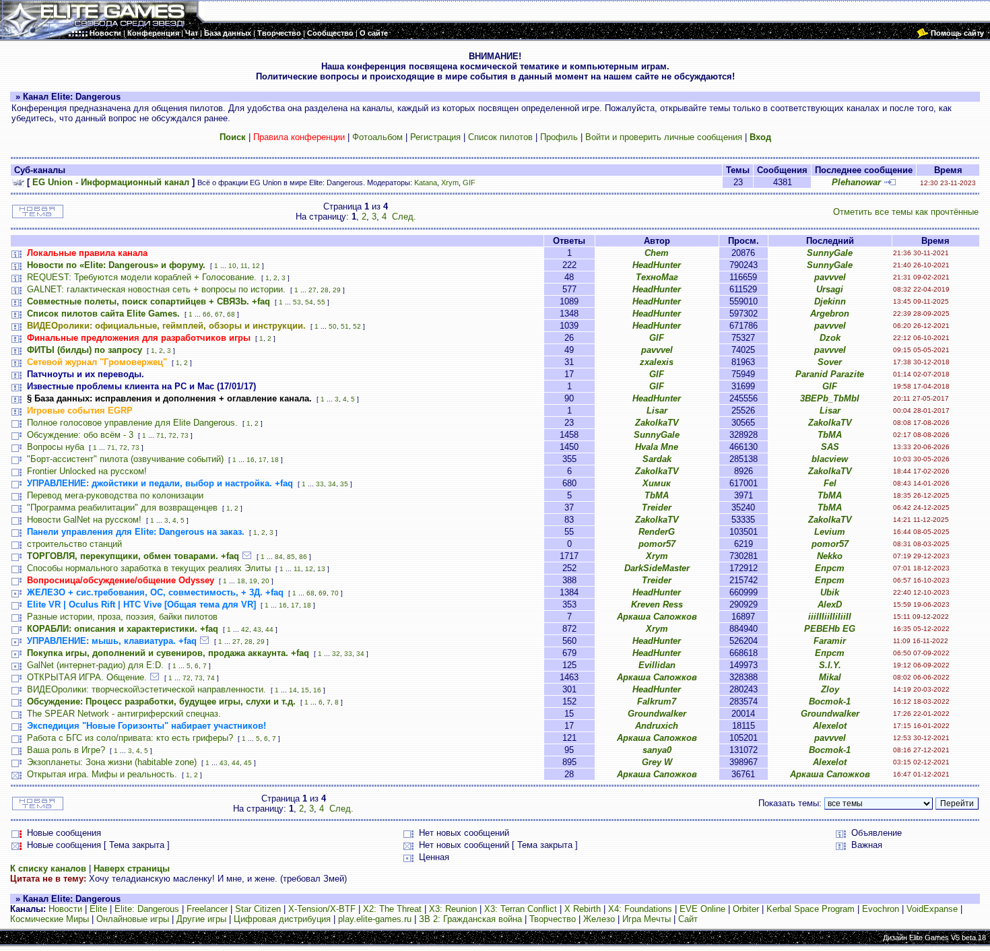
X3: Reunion (453, 909)
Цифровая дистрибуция (282, 919)
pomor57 (656, 544)
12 (256, 265)
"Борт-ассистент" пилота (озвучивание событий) (125, 459)
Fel (830, 483)
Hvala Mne (656, 447)
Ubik (829, 592)
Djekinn (830, 301)
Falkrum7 (656, 701)
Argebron (829, 313)
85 (291, 556)
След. (404, 216)
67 (219, 314)
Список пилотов (500, 137)
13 (321, 568)
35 (344, 484)
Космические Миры (49, 919)
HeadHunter (656, 265)
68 (231, 314)
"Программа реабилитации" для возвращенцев (122, 507)
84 (279, 556)
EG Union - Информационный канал (110, 182)
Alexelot (830, 726)
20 (265, 581)
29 (337, 290)
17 (263, 459)
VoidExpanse (932, 909)
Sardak (656, 459)
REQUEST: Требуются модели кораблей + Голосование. (142, 277)
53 (297, 302)
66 (207, 314)
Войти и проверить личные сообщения (663, 137)
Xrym (450, 182)
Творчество (552, 919)
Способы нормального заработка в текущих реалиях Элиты (149, 568)
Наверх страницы (132, 868)
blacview (830, 459)
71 (160, 435)
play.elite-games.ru (374, 919)
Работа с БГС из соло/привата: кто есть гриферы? (130, 738)
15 (305, 690)
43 (257, 629)
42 (245, 629)
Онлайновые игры (132, 919)
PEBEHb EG (829, 629)
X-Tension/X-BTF (322, 909)
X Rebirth (582, 909)
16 (250, 459)
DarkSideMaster (657, 568)
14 (293, 690)
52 (357, 326)
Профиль (559, 137)
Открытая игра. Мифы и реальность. (102, 774)
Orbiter (746, 909)
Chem (657, 253)
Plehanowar (856, 182)
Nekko (830, 556)
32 (336, 653)
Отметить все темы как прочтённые (906, 212)
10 (232, 265)
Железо (599, 919)
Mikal (830, 677)
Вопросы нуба (55, 447)
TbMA (830, 435)
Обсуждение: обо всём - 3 (80, 435)
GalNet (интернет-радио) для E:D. (95, 665)
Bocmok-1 (830, 701)
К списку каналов (48, 868)
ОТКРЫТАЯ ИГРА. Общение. (87, 677)
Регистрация (435, 137)
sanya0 (656, 750)
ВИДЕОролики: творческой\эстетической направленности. (146, 689)
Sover (830, 362)
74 (211, 678)
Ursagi (829, 289)
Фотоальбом (377, 137)
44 (269, 629)
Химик (656, 483)
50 (333, 326)
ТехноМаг (657, 277)
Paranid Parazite (829, 374)
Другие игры (201, 919)
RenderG (656, 532)
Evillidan (656, 665)
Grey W (657, 762)
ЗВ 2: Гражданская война (470, 919)
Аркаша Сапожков (657, 617)
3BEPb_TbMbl (829, 398)
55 (321, 302)
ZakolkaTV (657, 423)
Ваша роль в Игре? (66, 750)
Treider (656, 507)
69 (323, 593)
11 (244, 265)
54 (309, 302)
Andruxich (656, 726)
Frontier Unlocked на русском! (87, 471)
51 (345, 326)
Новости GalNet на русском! (84, 520)
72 (172, 435)
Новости (65, 909)
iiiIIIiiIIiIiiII (829, 617)
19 (253, 581)
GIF (469, 182)
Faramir (830, 641)
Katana (425, 182)
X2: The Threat (392, 909)
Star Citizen (258, 909)
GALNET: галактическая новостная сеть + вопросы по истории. (156, 289)
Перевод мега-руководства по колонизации (115, 495)
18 (275, 459)
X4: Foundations (640, 909)
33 (320, 484)
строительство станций (74, 544)
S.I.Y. (830, 665)
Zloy (830, 689)
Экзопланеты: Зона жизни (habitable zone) (112, 762)
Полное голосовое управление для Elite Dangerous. (132, 423)
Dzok (830, 338)
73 (184, 435)
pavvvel (830, 277)
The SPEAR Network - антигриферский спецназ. (124, 714)
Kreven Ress (657, 604)
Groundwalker (657, 714)
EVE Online (702, 909)
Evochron (880, 909)
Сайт (688, 919)
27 (312, 290)
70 (335, 593)
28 (325, 290)
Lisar (657, 410)
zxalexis (656, 362)
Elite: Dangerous (146, 909)
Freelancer (207, 909)
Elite (98, 909)
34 (332, 484)
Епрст (830, 568)
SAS (830, 447)
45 (248, 762)
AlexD (830, 604)
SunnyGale (830, 253)
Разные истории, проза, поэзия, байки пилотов (122, 617)
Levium (829, 532)
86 (303, 556)
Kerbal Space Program (810, 909)
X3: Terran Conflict (520, 909)
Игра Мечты (646, 919)
